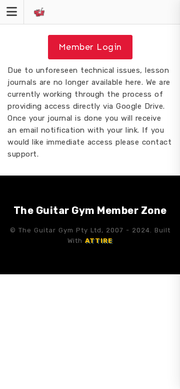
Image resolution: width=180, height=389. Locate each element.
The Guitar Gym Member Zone (90, 210)
